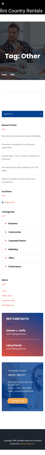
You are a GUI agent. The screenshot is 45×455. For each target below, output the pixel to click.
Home (4, 75)
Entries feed (6, 296)
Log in (4, 291)
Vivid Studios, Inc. (27, 443)
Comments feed (8, 300)
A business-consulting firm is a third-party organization (18, 146)
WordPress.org (8, 305)
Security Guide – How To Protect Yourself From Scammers (20, 157)
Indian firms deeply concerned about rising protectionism (18, 180)
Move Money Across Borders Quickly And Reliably (21, 136)
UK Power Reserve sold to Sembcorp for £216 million (20, 169)
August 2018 (10, 202)
